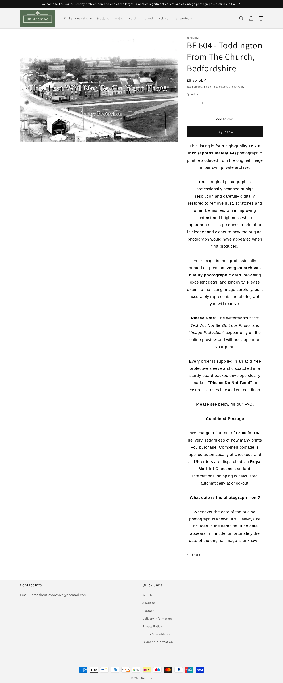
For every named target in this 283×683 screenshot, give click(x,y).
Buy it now (225, 132)
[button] (77, 18)
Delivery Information (157, 619)
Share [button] (196, 555)
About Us (149, 603)
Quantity (192, 94)
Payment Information (157, 642)
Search (147, 595)
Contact (148, 611)
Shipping (209, 86)
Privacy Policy (152, 626)
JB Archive (146, 678)
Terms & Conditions (156, 634)
